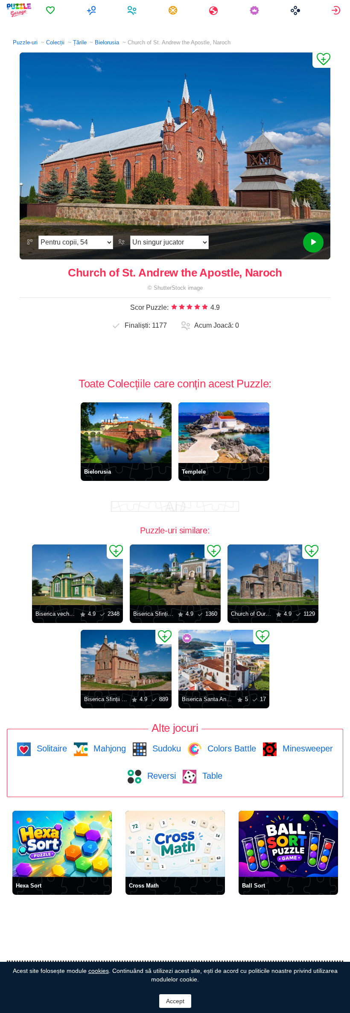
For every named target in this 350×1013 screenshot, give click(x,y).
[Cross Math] (175, 844)
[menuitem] (51, 10)
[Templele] (223, 432)
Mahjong (108, 748)
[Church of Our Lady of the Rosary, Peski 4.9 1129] (273, 574)
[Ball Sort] (288, 844)
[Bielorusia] (126, 432)
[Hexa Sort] (62, 844)
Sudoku (165, 748)
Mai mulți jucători (92, 10)
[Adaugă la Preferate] (321, 60)
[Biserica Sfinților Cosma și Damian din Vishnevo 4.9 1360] (175, 574)
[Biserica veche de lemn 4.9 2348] (77, 574)
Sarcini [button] (174, 10)
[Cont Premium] (255, 10)
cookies (98, 970)
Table (211, 775)
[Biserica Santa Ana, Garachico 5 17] (223, 660)
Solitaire (50, 748)
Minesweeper (306, 748)
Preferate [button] (51, 10)
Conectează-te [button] (337, 10)
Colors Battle (230, 748)
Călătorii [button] (214, 10)
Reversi (160, 775)
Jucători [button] (133, 10)
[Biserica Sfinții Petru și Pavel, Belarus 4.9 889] (126, 660)
